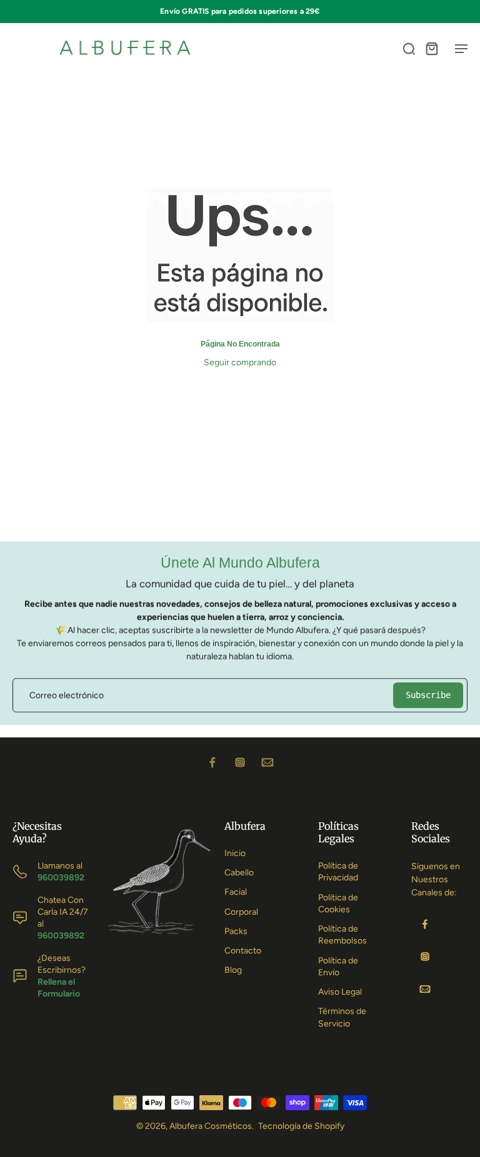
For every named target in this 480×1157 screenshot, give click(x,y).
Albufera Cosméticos (210, 1126)
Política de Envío (338, 966)
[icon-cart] (431, 48)
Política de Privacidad (338, 871)
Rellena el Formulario (59, 988)
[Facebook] (212, 762)
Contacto (242, 950)
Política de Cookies (338, 903)
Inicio (235, 853)
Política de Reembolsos (342, 934)
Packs (236, 931)
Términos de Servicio (342, 1017)
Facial (235, 892)
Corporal (241, 912)
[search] (408, 48)
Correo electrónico (66, 695)
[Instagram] (240, 762)
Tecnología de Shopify (301, 1126)
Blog (233, 970)
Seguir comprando (240, 362)
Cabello (239, 872)
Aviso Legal (340, 992)
